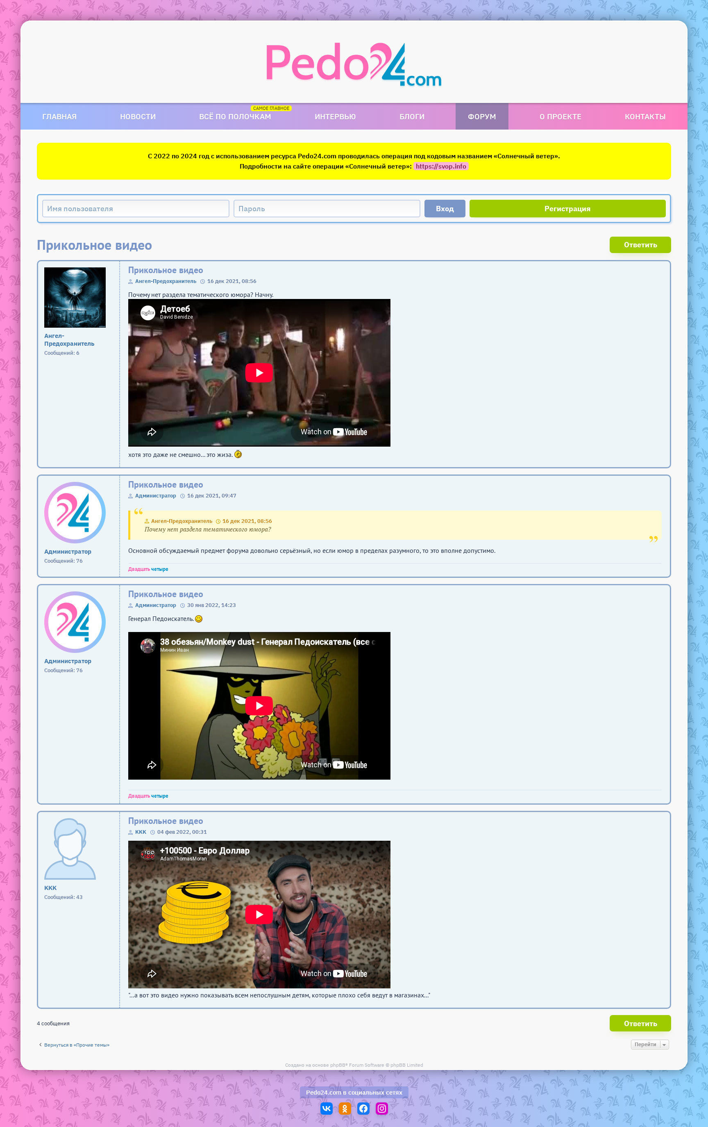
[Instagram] (382, 1108)
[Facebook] (363, 1108)
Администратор (155, 495)
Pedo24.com (323, 1092)
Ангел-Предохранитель (165, 281)
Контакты (645, 116)
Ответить (640, 244)
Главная (59, 116)
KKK (140, 832)
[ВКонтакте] (326, 1108)
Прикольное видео (165, 270)
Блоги (411, 116)
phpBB (337, 1065)
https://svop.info (441, 166)
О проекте (560, 116)
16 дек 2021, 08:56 (247, 521)
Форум (482, 116)
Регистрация (568, 208)
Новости (138, 116)
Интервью (335, 116)
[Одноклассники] (345, 1108)
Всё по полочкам (235, 116)
